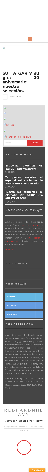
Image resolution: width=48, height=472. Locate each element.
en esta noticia (30, 225)
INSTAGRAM (12, 314)
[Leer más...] (5, 96)
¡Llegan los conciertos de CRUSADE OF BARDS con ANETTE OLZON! (24, 195)
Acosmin (25, 430)
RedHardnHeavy (24, 412)
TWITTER (11, 297)
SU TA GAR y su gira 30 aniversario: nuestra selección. (21, 82)
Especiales (16, 96)
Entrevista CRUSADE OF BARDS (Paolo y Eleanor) (24, 167)
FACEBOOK (12, 305)
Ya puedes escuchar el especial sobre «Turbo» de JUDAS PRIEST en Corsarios (24, 180)
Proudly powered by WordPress (15, 426)
